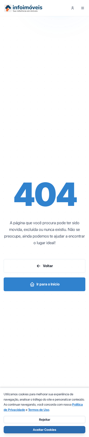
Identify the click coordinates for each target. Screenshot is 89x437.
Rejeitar (44, 419)
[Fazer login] (72, 8)
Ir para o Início (48, 284)
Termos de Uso (38, 410)
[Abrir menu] (82, 8)
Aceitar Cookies (44, 429)
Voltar (48, 266)
